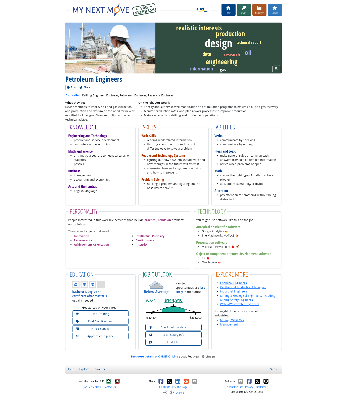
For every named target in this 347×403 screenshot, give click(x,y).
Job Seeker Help (92, 387)
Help (71, 369)
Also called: (73, 95)
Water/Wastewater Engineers (239, 304)
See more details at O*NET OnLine (154, 356)
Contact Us (110, 387)
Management (229, 324)
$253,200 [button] (196, 317)
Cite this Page (180, 387)
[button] (226, 231)
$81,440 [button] (150, 317)
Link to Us (164, 387)
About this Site (235, 387)
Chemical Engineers (233, 283)
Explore (84, 369)
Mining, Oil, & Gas (232, 320)
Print (73, 87)
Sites (273, 369)
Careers (100, 369)
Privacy (249, 387)
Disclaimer (261, 387)
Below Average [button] (156, 291)
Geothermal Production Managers (243, 287)
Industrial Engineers (233, 291)
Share (87, 87)
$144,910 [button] (173, 300)
